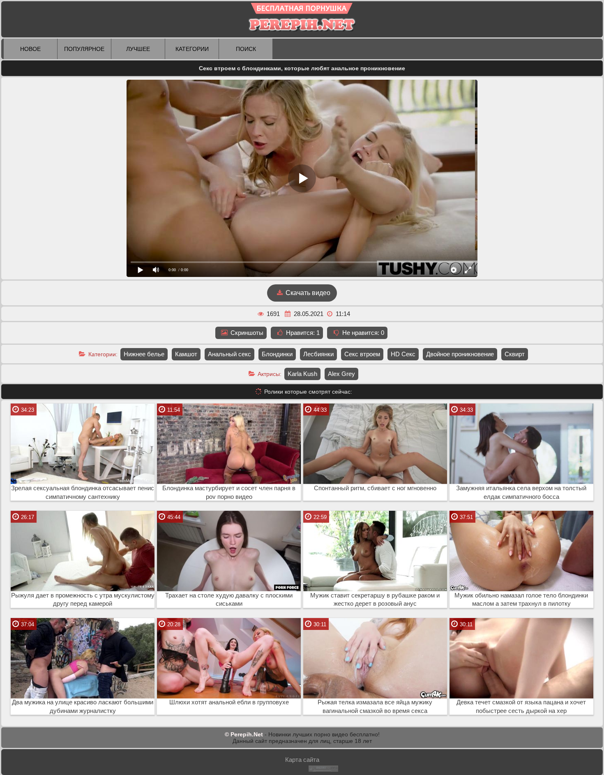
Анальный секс (229, 354)
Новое (30, 49)
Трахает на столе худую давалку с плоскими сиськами (229, 599)
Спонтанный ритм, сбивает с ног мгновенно (375, 488)
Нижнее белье (144, 354)
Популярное (84, 49)
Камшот (186, 354)
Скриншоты (246, 332)
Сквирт (515, 354)
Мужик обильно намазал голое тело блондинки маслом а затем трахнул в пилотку (521, 599)
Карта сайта (302, 759)
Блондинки (277, 354)
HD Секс (403, 354)
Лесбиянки (318, 354)
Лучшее (138, 49)
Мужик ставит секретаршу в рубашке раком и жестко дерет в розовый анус (375, 599)
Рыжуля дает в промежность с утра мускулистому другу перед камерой (82, 599)
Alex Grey (341, 373)
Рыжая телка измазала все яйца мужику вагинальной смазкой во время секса (375, 706)
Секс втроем (362, 354)
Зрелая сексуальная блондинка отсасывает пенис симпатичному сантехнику (82, 492)
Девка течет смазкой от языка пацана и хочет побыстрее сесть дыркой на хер (521, 706)
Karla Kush (302, 373)
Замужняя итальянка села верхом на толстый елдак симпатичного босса (521, 492)
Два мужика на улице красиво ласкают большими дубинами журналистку (82, 706)
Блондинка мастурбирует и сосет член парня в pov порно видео (228, 492)
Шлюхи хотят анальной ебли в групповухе (229, 702)
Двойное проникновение (460, 354)
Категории (192, 49)
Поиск (246, 49)
